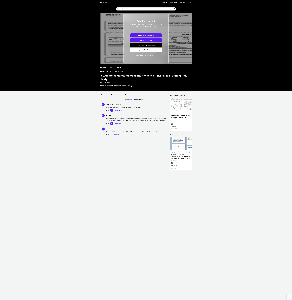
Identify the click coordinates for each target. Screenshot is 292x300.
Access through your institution (146, 45)
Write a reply (115, 134)
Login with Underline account (146, 50)
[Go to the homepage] (103, 2)
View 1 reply (118, 110)
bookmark (103, 67)
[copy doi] (132, 86)
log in (130, 99)
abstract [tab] (113, 95)
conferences (173, 2)
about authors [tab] (124, 95)
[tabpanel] (134, 116)
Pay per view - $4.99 (146, 40)
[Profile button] (190, 2)
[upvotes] (107, 110)
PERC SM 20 (181, 95)
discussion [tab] (104, 95)
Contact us (148, 55)
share (111, 67)
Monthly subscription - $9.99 (146, 35)
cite (118, 67)
